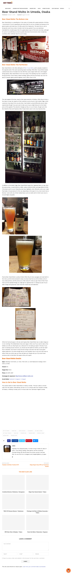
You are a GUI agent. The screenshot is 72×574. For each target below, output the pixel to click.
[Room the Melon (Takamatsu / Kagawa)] (37, 522)
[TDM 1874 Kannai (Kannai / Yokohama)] (13, 501)
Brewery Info (33, 8)
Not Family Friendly (7, 433)
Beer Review (8, 8)
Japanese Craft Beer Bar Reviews (20, 8)
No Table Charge (38, 430)
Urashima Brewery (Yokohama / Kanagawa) (13, 492)
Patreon (62, 8)
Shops (39, 8)
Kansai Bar (14, 430)
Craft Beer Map (55, 8)
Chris (13, 446)
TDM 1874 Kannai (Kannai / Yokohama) (13, 511)
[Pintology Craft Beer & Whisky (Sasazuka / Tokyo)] (37, 501)
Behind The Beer (46, 8)
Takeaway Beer (32, 433)
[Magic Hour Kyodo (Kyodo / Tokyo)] (37, 482)
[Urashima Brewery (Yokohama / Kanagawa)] (13, 482)
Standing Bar (23, 433)
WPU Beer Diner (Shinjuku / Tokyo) (13, 532)
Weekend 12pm (14, 435)
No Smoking (30, 430)
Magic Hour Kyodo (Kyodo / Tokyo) (37, 492)
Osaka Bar (16, 433)
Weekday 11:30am (40, 433)
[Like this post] (9, 440)
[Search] (69, 8)
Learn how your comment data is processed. (34, 566)
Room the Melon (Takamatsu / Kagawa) (37, 532)
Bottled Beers (6, 430)
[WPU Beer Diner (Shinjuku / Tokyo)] (13, 522)
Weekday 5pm (6, 435)
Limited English (22, 430)
